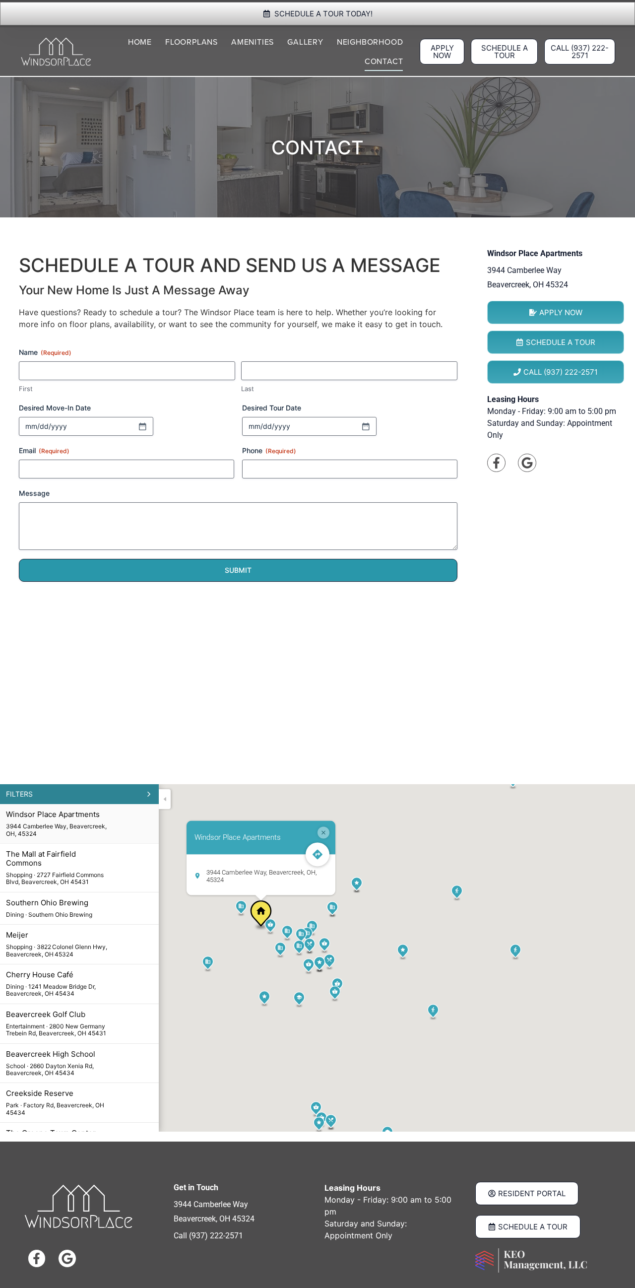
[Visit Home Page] (56, 52)
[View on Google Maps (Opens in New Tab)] (527, 463)
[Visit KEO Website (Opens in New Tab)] (531, 1260)
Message (34, 493)
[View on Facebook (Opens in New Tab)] (496, 463)
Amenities (252, 42)
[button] (261, 915)
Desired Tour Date (271, 408)
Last (247, 389)
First (26, 389)
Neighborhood (370, 42)
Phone (269, 450)
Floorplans (191, 42)
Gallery (305, 42)
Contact (384, 61)
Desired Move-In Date (55, 408)
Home (140, 42)
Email (44, 450)
